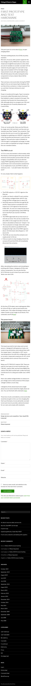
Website (3, 477)
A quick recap (4, 528)
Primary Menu (29, 2)
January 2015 (4, 596)
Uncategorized (5, 656)
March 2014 (4, 608)
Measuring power (5, 423)
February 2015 (5, 593)
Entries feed (4, 670)
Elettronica (4, 647)
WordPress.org (5, 676)
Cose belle (3, 641)
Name (3, 463)
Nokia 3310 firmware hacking (13, 545)
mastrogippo (11, 21)
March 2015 (4, 590)
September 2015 (5, 584)
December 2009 (5, 611)
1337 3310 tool (5, 631)
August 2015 (4, 587)
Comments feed (5, 673)
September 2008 (5, 614)
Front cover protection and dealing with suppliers (14, 534)
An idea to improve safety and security (11, 522)
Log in (2, 667)
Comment (4, 441)
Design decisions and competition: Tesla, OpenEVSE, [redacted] (15, 416)
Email (3, 470)
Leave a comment (20, 21)
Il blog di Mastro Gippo (8, 2)
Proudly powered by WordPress (8, 684)
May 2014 (3, 605)
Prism (2, 8)
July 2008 (3, 617)
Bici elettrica (4, 638)
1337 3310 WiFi (5, 634)
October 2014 (4, 602)
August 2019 (4, 575)
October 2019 (4, 569)
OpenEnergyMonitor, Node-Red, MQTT (11, 531)
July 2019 (3, 578)
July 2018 (3, 581)
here (14, 314)
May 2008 (3, 620)
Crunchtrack (4, 644)
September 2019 (5, 572)
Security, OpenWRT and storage (9, 525)
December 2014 (5, 599)
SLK (2, 653)
